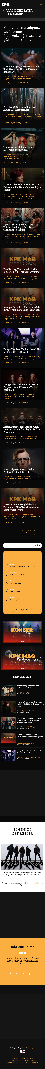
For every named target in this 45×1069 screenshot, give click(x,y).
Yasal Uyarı (30, 1047)
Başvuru (25, 1063)
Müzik (23, 692)
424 (25, 532)
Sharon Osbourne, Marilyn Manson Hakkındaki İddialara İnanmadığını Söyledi (30, 704)
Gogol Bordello (15, 583)
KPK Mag (14, 1059)
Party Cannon (15, 592)
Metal (18, 743)
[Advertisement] (22, 793)
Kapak (19, 692)
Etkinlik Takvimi (14, 1061)
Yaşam (32, 710)
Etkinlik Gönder (31, 1061)
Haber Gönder (12, 1063)
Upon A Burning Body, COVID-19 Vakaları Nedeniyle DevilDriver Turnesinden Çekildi (29, 720)
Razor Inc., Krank (16, 600)
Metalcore (33, 757)
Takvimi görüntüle (22, 610)
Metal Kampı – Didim (17, 575)
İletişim (35, 1063)
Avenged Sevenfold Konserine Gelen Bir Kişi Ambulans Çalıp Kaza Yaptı (30, 737)
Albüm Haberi (21, 757)
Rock (27, 692)
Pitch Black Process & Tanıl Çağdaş (22, 567)
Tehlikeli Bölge (25, 710)
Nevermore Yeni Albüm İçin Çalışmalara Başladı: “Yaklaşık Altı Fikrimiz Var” (22, 874)
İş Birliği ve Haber (28, 1059)
